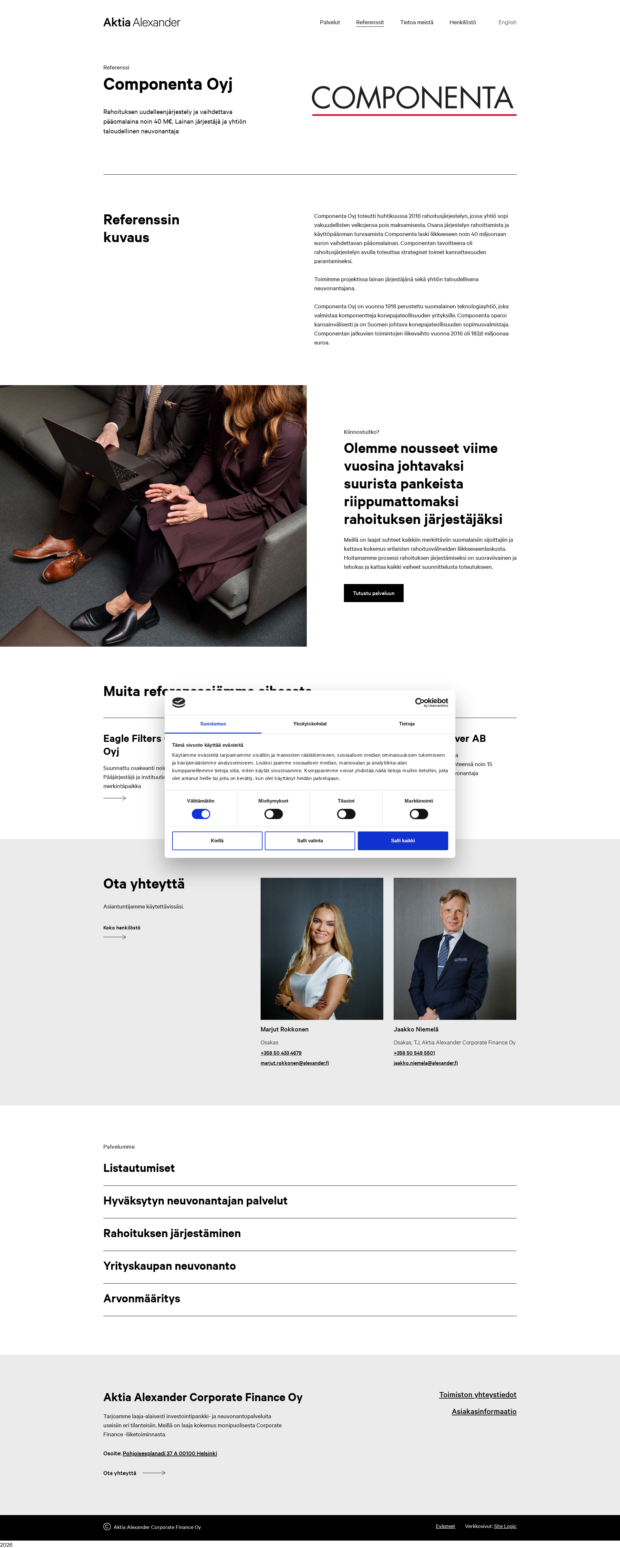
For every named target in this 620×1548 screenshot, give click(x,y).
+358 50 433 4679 (281, 1052)
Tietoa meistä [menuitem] (416, 22)
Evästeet (445, 1525)
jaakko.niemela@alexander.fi (426, 1062)
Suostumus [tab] (213, 724)
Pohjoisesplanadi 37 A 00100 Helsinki (170, 1453)
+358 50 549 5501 (414, 1052)
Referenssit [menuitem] (370, 22)
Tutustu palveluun (374, 592)
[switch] (273, 814)
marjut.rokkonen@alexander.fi (295, 1062)
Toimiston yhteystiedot (478, 1394)
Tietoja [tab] (407, 724)
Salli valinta (310, 841)
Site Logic (505, 1525)
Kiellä (217, 841)
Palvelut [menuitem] (330, 22)
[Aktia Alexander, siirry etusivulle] (142, 21)
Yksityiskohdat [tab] (310, 724)
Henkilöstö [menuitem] (463, 22)
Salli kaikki (403, 841)
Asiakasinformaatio (484, 1411)
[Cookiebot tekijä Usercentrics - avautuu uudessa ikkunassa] (420, 702)
